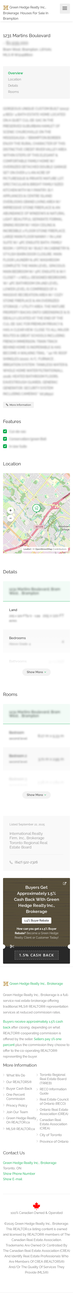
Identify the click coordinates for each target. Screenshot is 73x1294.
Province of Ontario (54, 1141)
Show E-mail (12, 1179)
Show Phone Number (19, 1174)
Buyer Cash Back (19, 1089)
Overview (15, 73)
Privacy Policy (16, 1105)
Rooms (13, 92)
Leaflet (27, 549)
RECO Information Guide (53, 1091)
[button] (10, 510)
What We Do (15, 1075)
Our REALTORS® (19, 1082)
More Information (20, 404)
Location (14, 79)
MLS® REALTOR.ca (20, 1129)
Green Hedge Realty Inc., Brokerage (36, 984)
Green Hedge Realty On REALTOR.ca (21, 1120)
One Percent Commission (15, 1097)
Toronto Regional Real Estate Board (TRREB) (53, 1079)
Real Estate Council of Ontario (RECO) (54, 1102)
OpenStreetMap (43, 549)
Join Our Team (17, 1112)
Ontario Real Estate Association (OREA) (54, 1112)
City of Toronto (51, 1135)
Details (13, 85)
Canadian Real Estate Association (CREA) (53, 1124)
